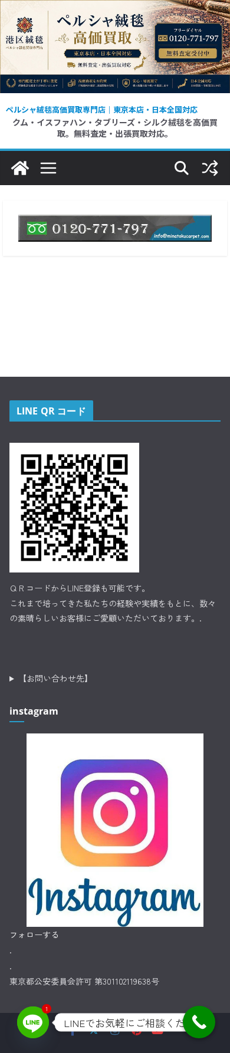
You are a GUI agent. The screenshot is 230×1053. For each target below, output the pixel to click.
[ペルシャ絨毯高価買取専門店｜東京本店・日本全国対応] (115, 9)
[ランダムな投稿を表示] (210, 168)
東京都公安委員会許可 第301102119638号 (84, 981)
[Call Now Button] (199, 1022)
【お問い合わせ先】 (55, 678)
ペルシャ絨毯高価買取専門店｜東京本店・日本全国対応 (102, 109)
